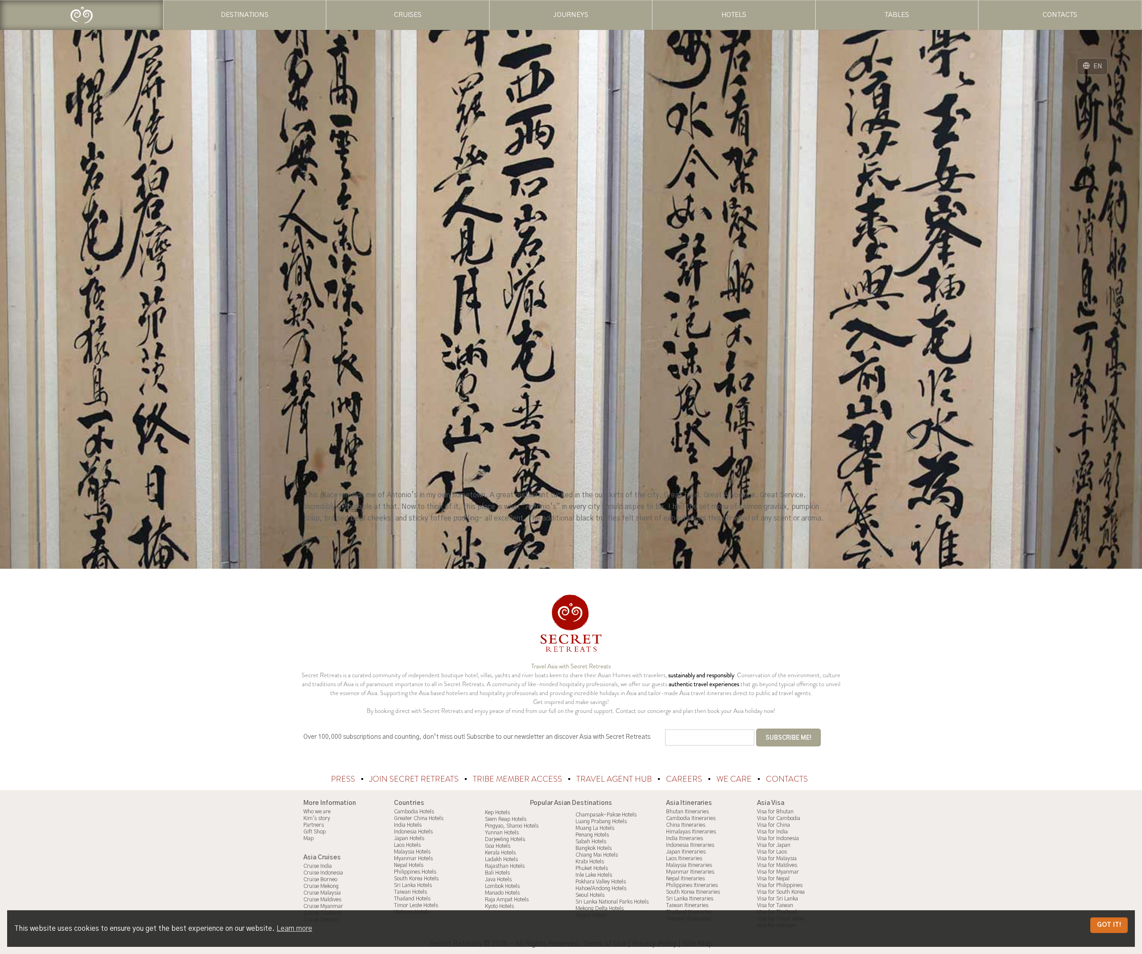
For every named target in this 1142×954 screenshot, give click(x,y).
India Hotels (408, 825)
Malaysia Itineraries (689, 865)
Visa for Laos (772, 851)
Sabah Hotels (590, 841)
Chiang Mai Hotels (596, 855)
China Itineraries (685, 825)
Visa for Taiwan (775, 905)
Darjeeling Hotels (505, 839)
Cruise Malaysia (322, 893)
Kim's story (316, 818)
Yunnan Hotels (502, 832)
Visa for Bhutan (775, 811)
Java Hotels (498, 879)
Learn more (294, 928)
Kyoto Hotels (499, 906)
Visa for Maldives (777, 865)
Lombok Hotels (502, 886)
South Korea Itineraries (693, 892)
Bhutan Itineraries (687, 811)
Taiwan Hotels (410, 892)
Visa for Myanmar (778, 872)
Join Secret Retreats (414, 779)
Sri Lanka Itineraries (689, 898)
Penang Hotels (592, 834)
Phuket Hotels (591, 868)
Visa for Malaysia (777, 858)
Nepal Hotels (408, 865)
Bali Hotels (497, 872)
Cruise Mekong (321, 886)
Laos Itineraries (684, 858)
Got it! (1109, 925)
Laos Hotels (407, 845)
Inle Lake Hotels (593, 875)
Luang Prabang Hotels (601, 821)
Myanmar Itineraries (690, 872)
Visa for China (773, 825)
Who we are (317, 811)
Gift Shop (314, 831)
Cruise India (317, 866)
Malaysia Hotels (412, 851)
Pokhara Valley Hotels (600, 881)
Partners (313, 825)
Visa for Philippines (780, 885)
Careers (685, 779)
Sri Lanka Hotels (413, 885)
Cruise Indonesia (323, 872)
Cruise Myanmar (323, 906)
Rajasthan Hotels (505, 866)
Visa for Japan (773, 845)
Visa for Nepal (773, 878)
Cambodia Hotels (414, 811)
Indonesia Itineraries (690, 845)
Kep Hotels (497, 812)
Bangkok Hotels (593, 848)
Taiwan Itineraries (687, 905)
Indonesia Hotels (413, 831)
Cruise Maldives (322, 899)
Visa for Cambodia (778, 818)
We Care (734, 779)
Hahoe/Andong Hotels (600, 888)
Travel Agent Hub (615, 779)
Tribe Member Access (518, 779)
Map (308, 838)
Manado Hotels (502, 893)
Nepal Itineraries (685, 878)
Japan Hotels (409, 838)
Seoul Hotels (589, 895)
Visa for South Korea (781, 892)
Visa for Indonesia (778, 838)
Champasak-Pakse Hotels (606, 814)
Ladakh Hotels (501, 859)
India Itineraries (684, 838)
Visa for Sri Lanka (777, 898)
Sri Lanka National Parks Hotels (612, 901)
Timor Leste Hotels (416, 905)
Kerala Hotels (500, 852)
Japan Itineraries (686, 851)
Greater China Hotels (418, 818)
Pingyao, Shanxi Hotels (511, 826)
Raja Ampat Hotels (507, 899)
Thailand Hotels (412, 898)
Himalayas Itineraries (691, 831)
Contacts (787, 779)
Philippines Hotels (415, 872)
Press (344, 779)
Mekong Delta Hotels (599, 908)
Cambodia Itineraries (691, 818)
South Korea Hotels (416, 878)
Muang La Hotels (594, 828)
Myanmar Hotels (413, 858)
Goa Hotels (497, 846)
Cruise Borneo (320, 879)
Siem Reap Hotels (505, 819)
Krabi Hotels (589, 861)
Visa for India (772, 831)
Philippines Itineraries (692, 885)
